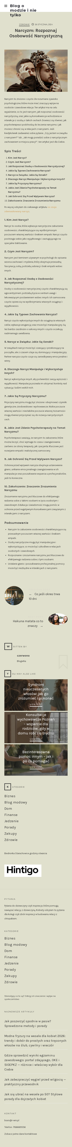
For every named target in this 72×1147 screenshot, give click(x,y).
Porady (10, 827)
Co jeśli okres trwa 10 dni (36, 595)
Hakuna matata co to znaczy (36, 622)
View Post (36, 704)
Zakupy (10, 834)
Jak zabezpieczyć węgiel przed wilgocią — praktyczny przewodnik (35, 1082)
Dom (8, 809)
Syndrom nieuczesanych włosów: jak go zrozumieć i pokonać (36, 691)
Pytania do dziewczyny (15, 905)
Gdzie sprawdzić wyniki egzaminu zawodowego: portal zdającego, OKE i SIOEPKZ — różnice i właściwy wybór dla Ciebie (33, 1062)
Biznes (10, 796)
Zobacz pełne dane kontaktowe (20, 1134)
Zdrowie (24, 24)
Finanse (11, 815)
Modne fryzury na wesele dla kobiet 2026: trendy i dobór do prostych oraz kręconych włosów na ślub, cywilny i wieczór (35, 1040)
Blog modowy (15, 802)
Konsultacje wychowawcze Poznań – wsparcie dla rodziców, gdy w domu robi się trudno (36, 724)
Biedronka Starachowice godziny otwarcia (25, 853)
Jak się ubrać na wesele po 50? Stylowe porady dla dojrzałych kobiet (33, 1096)
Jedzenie (11, 821)
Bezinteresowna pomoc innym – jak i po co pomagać (36, 756)
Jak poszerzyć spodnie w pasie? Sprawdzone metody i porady (27, 1023)
